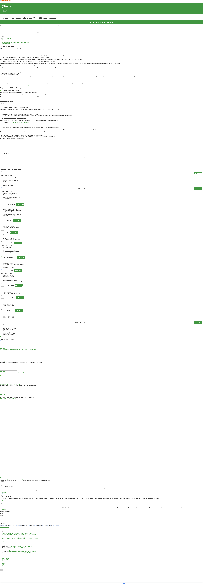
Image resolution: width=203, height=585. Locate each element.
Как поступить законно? (7, 38)
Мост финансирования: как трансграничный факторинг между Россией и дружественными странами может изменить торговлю (27, 535)
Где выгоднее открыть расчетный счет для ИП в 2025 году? (12, 372)
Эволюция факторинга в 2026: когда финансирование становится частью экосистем (19, 534)
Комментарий (2, 523)
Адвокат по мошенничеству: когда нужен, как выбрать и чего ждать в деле (17, 533)
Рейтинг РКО (4, 10)
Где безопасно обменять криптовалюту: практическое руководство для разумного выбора (18, 349)
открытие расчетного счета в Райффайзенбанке (24, 85)
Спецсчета (4, 11)
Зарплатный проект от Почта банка (18, 547)
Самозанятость (5, 562)
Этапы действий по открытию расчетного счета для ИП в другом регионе (16, 42)
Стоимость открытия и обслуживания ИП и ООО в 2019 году (21, 552)
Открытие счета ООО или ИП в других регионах (11, 39)
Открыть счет (198, 173)
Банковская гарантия (6, 7)
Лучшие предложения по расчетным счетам (101, 22)
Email (1, 515)
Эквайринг (4, 5)
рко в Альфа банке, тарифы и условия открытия (19, 122)
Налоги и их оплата (6, 43)
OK (123, 583)
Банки (3, 3)
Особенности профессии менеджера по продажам (10, 384)
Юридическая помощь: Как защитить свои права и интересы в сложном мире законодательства (19, 395)
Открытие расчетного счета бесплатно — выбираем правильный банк (22, 548)
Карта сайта (2, 541)
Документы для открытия (7, 40)
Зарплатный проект (8, 6)
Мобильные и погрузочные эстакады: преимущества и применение (13, 479)
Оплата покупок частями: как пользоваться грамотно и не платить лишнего (15, 361)
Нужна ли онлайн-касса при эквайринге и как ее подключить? (20, 546)
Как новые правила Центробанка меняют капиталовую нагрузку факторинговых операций (20, 538)
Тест (5, 12)
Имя (1, 513)
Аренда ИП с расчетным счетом (16, 545)
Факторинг (4, 564)
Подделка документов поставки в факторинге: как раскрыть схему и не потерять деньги (20, 537)
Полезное (4, 9)
